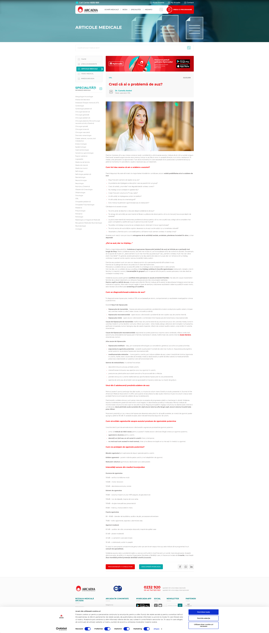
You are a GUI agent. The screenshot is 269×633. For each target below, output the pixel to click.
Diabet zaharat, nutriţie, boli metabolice (85, 140)
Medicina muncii (81, 168)
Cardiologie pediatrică (83, 109)
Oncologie (79, 195)
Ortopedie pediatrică (83, 202)
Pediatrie (78, 208)
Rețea (125, 10)
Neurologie (79, 183)
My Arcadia (175, 3)
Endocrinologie (81, 144)
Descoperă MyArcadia (151, 567)
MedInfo (148, 10)
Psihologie (79, 217)
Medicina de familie (82, 162)
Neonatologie (80, 177)
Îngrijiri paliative (81, 156)
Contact (190, 3)
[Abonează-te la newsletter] (180, 605)
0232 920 (94, 2)
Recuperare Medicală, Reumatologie (88, 223)
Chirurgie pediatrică (82, 118)
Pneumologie (80, 211)
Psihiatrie (78, 214)
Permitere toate (203, 612)
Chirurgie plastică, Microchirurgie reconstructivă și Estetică (87, 122)
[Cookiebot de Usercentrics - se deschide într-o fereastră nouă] (61, 628)
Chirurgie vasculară (82, 132)
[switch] (107, 628)
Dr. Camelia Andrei (123, 91)
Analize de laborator (82, 100)
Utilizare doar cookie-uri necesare (203, 625)
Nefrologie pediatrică (83, 174)
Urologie (78, 229)
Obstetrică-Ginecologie (83, 189)
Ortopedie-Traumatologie (84, 205)
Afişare (156, 629)
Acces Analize (158, 3)
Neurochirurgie (81, 180)
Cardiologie (79, 106)
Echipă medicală (112, 10)
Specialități (136, 10)
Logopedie (79, 159)
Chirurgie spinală (81, 126)
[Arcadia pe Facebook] (156, 605)
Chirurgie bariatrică (82, 112)
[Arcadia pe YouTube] (160, 605)
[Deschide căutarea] (161, 9)
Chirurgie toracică (82, 129)
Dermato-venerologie (83, 135)
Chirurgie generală (82, 115)
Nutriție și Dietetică (82, 186)
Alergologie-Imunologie (84, 97)
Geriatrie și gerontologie (84, 153)
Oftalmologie (80, 193)
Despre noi (109, 605)
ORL (76, 199)
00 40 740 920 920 (152, 590)
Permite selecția (203, 618)
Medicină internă (81, 165)
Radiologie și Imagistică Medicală (87, 220)
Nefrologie (79, 171)
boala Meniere (185, 335)
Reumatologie (80, 226)
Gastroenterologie (82, 150)
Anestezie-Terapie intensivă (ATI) (87, 103)
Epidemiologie (80, 147)
